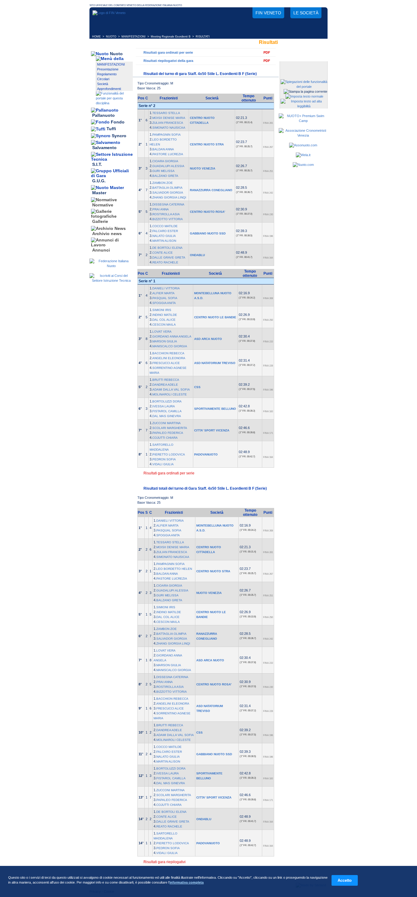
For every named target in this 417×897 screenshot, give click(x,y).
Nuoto (116, 53)
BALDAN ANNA (163, 149)
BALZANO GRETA (165, 175)
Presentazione (107, 69)
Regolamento (107, 74)
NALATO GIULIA (164, 236)
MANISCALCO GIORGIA (169, 346)
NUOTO (111, 36)
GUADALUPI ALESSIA (168, 166)
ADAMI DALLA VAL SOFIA (171, 389)
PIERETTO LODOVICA (168, 454)
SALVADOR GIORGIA (167, 192)
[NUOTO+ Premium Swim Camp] (303, 121)
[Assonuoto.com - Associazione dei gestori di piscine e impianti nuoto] (303, 145)
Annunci (101, 250)
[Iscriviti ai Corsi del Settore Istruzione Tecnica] (111, 280)
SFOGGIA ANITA (164, 303)
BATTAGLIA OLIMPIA (167, 187)
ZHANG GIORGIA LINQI (169, 197)
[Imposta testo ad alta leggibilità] (304, 106)
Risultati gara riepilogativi (164, 862)
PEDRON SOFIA (164, 459)
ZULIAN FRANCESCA (167, 122)
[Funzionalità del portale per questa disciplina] (114, 103)
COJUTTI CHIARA (165, 437)
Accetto (345, 880)
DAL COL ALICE (164, 319)
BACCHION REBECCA (168, 353)
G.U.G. (99, 180)
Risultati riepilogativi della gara (168, 61)
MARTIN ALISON (164, 240)
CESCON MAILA (164, 324)
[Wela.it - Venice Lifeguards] (303, 155)
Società (102, 84)
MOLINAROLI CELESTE (169, 394)
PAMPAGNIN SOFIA (166, 134)
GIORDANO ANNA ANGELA (171, 336)
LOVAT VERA (162, 331)
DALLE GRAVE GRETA (168, 257)
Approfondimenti (109, 89)
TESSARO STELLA (166, 113)
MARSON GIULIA (164, 341)
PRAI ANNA (160, 209)
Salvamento (104, 147)
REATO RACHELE (165, 262)
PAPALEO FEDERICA (167, 432)
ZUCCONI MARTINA (166, 423)
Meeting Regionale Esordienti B (170, 36)
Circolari (103, 79)
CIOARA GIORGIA (165, 161)
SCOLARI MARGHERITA (169, 428)
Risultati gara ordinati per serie (168, 52)
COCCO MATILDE (165, 226)
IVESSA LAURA (163, 406)
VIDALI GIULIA (163, 464)
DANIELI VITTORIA (166, 288)
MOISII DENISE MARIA (168, 118)
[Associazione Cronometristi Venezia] (303, 135)
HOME (96, 36)
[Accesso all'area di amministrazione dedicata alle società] (303, 66)
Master (99, 193)
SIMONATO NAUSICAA (168, 127)
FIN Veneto (268, 12)
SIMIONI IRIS (161, 310)
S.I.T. (97, 164)
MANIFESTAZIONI (133, 36)
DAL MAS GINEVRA (166, 416)
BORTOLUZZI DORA (167, 401)
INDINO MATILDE (164, 314)
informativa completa (186, 882)
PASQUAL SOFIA (164, 298)
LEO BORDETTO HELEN (174, 568)
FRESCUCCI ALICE (166, 363)
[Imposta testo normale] (304, 96)
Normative (102, 204)
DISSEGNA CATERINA (168, 204)
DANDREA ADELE (165, 384)
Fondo (118, 122)
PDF (266, 52)
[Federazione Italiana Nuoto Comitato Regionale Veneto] (108, 12)
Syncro (119, 135)
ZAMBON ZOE (162, 182)
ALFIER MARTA (163, 293)
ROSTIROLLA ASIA (166, 214)
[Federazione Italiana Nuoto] (111, 266)
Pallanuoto (103, 115)
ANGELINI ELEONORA (168, 358)
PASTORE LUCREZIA (167, 154)
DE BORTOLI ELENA (167, 247)
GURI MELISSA (163, 171)
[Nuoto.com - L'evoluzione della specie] (303, 164)
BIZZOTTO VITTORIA (167, 219)
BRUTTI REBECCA (165, 379)
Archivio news (107, 233)
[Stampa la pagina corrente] (305, 91)
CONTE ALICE (162, 252)
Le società (305, 12)
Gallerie (100, 221)
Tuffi (111, 129)
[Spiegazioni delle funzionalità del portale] (304, 86)
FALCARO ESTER (165, 231)
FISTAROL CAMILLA (167, 411)
